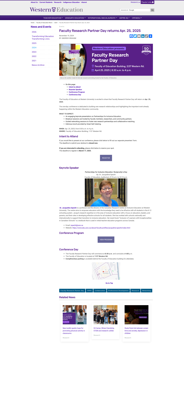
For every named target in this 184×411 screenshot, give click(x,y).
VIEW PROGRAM (106, 240)
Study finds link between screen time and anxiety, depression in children (136, 330)
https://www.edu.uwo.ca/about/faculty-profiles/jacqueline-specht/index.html (101, 228)
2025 (34, 43)
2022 (34, 56)
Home (32, 22)
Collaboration (100, 290)
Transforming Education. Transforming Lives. (43, 37)
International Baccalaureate (102, 18)
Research (57, 2)
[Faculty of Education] (56, 9)
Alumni (84, 2)
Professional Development (118, 290)
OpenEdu (136, 18)
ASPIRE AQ (123, 18)
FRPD (89, 290)
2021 (34, 61)
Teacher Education (52, 18)
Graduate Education (74, 18)
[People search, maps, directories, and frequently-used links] (147, 2)
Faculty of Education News (44, 22)
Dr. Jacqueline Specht (68, 208)
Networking (146, 290)
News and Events (41, 26)
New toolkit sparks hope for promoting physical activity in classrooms (74, 330)
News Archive (38, 65)
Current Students (46, 2)
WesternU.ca (135, 2)
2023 (34, 52)
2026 (34, 32)
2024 (55, 22)
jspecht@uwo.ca (77, 225)
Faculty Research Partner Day (72, 290)
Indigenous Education (71, 2)
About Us (34, 2)
